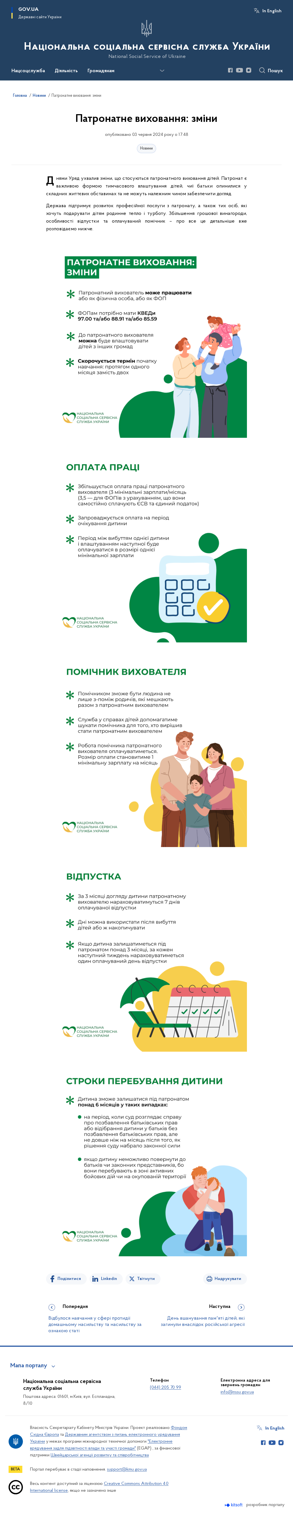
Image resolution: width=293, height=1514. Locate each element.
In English (272, 11)
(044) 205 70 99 (165, 1387)
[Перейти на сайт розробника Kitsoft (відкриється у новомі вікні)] (234, 1505)
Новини (146, 148)
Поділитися (69, 1279)
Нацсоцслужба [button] (28, 71)
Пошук (275, 71)
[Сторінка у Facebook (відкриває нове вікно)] (230, 70)
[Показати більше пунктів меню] (162, 70)
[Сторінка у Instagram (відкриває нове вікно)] (248, 70)
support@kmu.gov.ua (127, 1469)
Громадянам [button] (101, 71)
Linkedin (109, 1279)
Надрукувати (228, 1279)
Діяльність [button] (66, 71)
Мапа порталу (28, 1366)
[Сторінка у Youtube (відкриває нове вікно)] (239, 70)
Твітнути (146, 1279)
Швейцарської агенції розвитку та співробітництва (100, 1455)
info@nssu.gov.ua (237, 1392)
